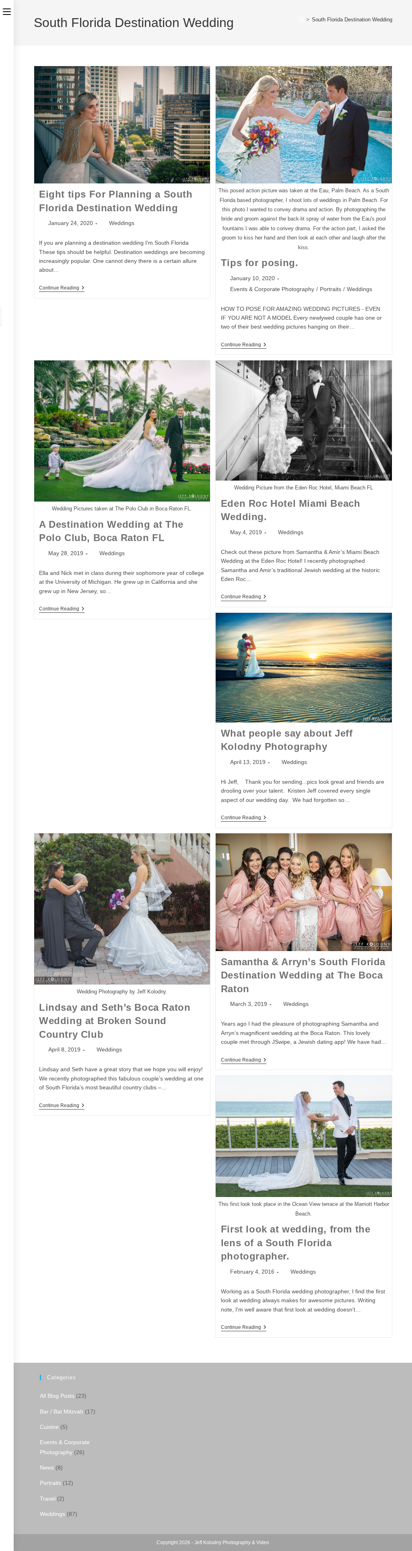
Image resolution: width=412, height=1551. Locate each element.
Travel (48, 1498)
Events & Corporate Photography (272, 289)
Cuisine (49, 1427)
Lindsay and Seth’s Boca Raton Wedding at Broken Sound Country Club (114, 1021)
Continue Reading (61, 288)
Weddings (121, 223)
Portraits (330, 289)
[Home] (301, 20)
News (47, 1467)
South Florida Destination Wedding (352, 20)
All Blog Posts (57, 1396)
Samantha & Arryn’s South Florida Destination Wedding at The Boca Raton (303, 975)
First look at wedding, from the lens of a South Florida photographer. (296, 1243)
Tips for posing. (260, 262)
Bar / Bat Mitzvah (61, 1411)
